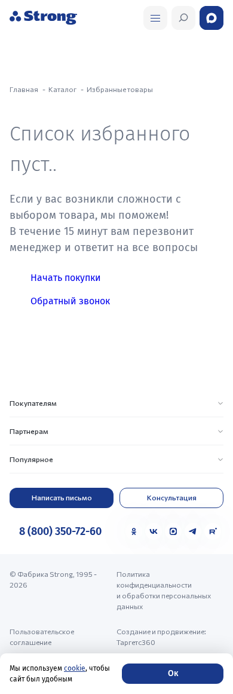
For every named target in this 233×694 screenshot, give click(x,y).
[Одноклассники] (133, 531)
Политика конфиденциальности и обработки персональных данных (163, 590)
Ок (173, 673)
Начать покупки (65, 277)
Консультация (172, 497)
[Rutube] (212, 531)
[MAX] (173, 531)
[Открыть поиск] (155, 18)
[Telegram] (193, 531)
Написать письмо (62, 497)
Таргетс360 (135, 642)
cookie (74, 668)
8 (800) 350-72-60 (60, 531)
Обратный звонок (70, 301)
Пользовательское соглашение (42, 636)
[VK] (153, 531)
